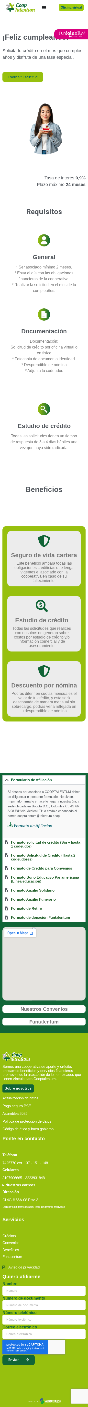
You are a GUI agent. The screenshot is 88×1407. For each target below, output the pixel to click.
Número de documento (23, 1298)
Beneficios (10, 1250)
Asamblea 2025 (14, 1113)
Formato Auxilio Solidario (33, 890)
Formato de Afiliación (33, 826)
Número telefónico (19, 1313)
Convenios (11, 1243)
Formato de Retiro (26, 908)
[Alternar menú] (44, 7)
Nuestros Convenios (44, 1009)
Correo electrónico (19, 1327)
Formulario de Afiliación (31, 780)
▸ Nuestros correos (18, 1185)
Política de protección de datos (26, 1121)
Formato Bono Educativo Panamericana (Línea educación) (45, 879)
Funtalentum (44, 1021)
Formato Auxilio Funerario (33, 899)
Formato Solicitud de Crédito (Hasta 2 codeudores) (43, 857)
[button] (44, 780)
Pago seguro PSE (16, 1106)
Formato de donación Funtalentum (40, 917)
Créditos (9, 1236)
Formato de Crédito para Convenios (41, 868)
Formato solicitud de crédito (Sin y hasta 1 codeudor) (45, 844)
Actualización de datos (20, 1098)
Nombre (9, 1284)
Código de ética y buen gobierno (28, 1129)
